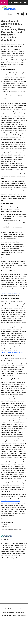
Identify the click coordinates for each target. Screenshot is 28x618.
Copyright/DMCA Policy (9, 615)
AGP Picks (4, 2)
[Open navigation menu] (2, 13)
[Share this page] (26, 13)
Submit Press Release (8, 612)
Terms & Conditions (20, 612)
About (7, 609)
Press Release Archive (16, 609)
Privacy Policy (22, 615)
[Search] (18, 14)
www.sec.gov (14, 503)
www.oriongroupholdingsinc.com (10, 501)
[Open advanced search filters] (21, 14)
